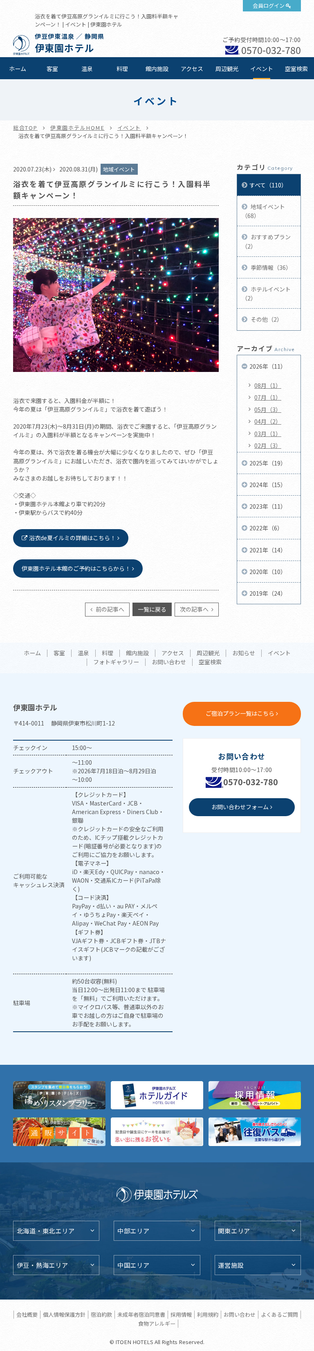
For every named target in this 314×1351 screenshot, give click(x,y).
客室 (52, 69)
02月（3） (267, 445)
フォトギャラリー (116, 662)
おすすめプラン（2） (266, 241)
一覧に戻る (152, 609)
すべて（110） (268, 185)
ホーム (17, 69)
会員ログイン (269, 5)
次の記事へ (195, 609)
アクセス (192, 69)
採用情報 (181, 1314)
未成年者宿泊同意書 (141, 1314)
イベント (261, 69)
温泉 (87, 69)
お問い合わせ (169, 662)
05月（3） (267, 409)
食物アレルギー (156, 1323)
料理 (122, 69)
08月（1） (267, 385)
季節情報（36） (270, 267)
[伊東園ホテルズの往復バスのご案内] (255, 1131)
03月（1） (267, 434)
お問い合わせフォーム (240, 807)
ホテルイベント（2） (266, 293)
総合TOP (25, 127)
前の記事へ (109, 609)
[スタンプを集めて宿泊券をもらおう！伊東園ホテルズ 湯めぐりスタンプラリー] (59, 1095)
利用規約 (207, 1314)
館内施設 (157, 69)
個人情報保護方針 (64, 1314)
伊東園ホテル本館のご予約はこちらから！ (76, 568)
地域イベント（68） (263, 211)
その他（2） (266, 319)
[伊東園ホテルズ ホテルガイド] (157, 1095)
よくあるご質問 (279, 1314)
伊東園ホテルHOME (77, 127)
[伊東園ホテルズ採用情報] (255, 1095)
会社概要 (27, 1314)
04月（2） (267, 421)
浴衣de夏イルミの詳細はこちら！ (72, 538)
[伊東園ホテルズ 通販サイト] (59, 1131)
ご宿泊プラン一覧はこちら (240, 713)
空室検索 (296, 69)
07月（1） (267, 397)
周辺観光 (226, 69)
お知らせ (243, 653)
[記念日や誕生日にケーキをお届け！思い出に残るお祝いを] (157, 1131)
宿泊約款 (101, 1314)
